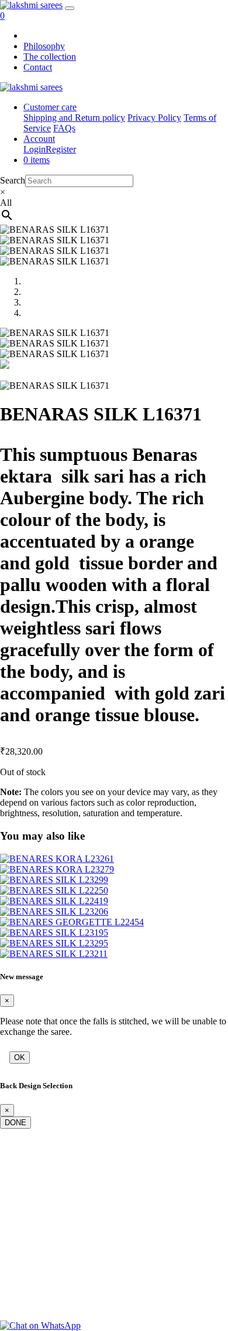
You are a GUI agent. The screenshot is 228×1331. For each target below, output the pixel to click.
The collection (49, 57)
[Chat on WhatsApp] (40, 1325)
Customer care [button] (50, 107)
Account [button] (39, 139)
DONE (15, 1122)
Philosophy (44, 46)
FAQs (64, 128)
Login (34, 149)
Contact (37, 67)
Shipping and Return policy (74, 118)
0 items (36, 160)
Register (61, 149)
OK (19, 1057)
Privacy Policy (154, 118)
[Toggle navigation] (69, 8)
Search (12, 180)
